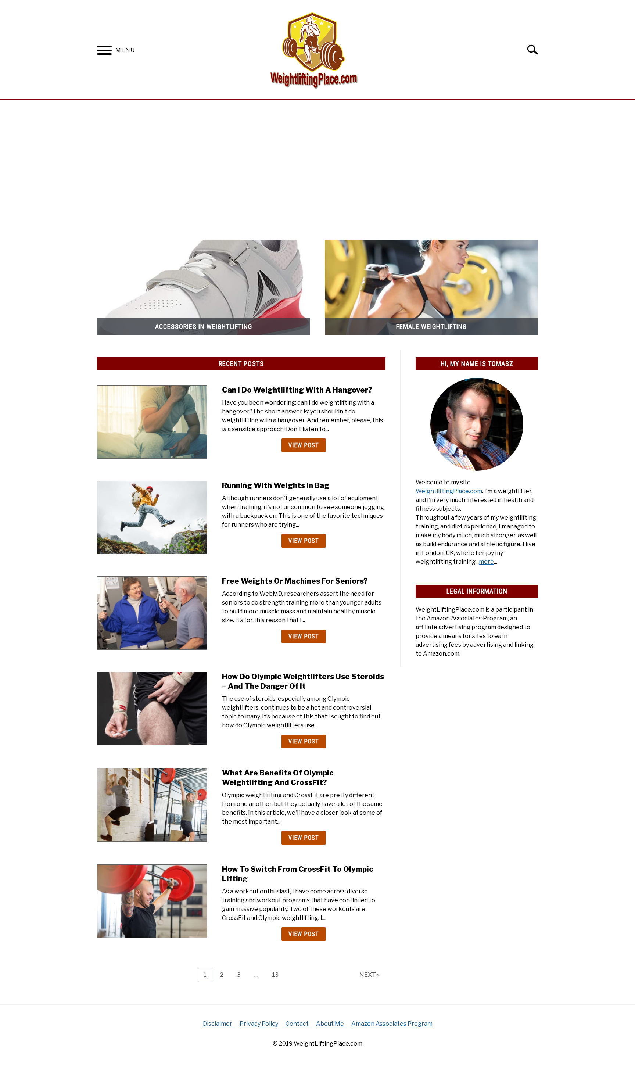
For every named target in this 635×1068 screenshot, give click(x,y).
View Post (303, 445)
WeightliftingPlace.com (449, 491)
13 (278, 974)
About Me (330, 1023)
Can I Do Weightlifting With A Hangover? (297, 390)
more (486, 561)
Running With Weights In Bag (275, 485)
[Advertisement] (317, 166)
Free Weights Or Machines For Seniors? (295, 581)
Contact (297, 1023)
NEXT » (369, 974)
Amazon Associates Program (392, 1023)
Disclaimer (217, 1023)
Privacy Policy (259, 1023)
